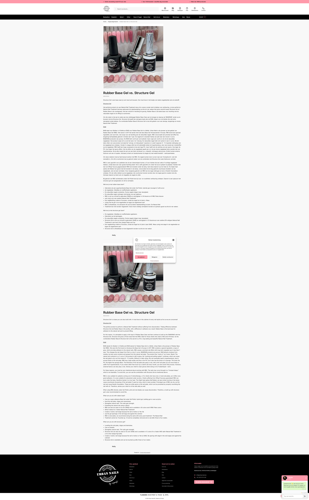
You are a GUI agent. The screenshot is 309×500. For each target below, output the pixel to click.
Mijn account (165, 10)
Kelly (114, 235)
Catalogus (180, 10)
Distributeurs (194, 10)
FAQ (187, 10)
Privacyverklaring (154, 260)
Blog (173, 10)
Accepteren (141, 257)
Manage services (140, 252)
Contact (203, 10)
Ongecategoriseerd (113, 21)
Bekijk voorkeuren (168, 257)
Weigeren (154, 257)
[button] (173, 240)
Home (104, 21)
